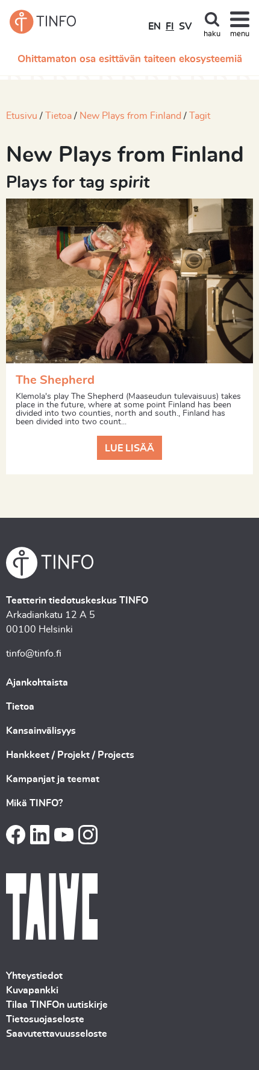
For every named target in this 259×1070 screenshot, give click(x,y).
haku (212, 34)
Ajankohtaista (37, 682)
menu (239, 34)
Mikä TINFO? (34, 803)
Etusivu (21, 116)
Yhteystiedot (34, 976)
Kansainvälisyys (41, 731)
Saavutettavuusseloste (56, 1034)
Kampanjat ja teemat (52, 779)
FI (170, 26)
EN (154, 26)
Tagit (199, 116)
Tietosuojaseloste (45, 1019)
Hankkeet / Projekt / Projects (70, 755)
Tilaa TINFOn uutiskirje (57, 1005)
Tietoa (58, 116)
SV (185, 26)
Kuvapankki (32, 990)
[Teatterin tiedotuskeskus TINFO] (43, 22)
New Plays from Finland (130, 116)
